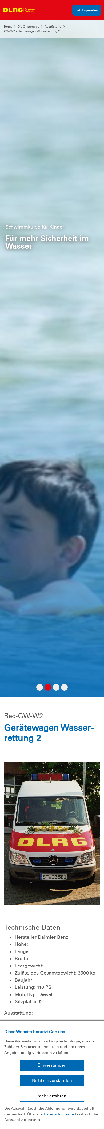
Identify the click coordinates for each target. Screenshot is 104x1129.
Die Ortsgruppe (28, 26)
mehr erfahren (52, 1095)
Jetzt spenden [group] (86, 10)
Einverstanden (52, 1065)
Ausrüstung (53, 26)
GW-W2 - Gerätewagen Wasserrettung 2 (32, 31)
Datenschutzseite (59, 1114)
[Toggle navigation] (42, 10)
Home (8, 26)
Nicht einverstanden (52, 1080)
